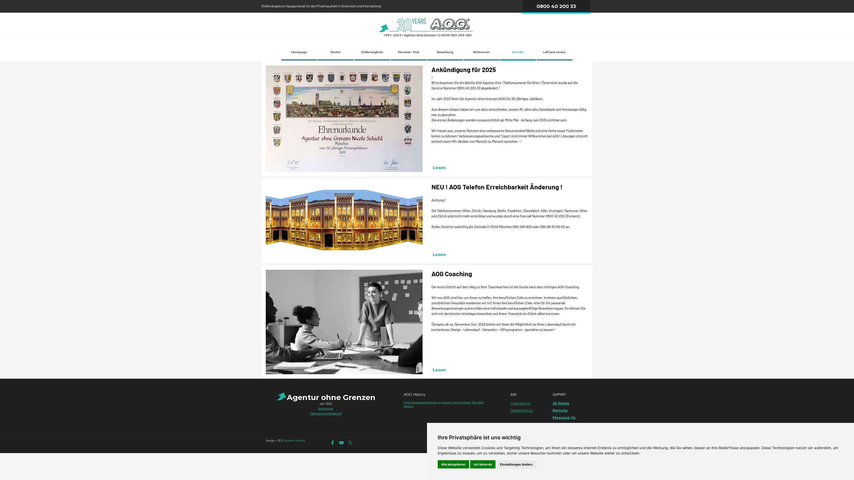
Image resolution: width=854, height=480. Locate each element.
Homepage (299, 52)
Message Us (564, 418)
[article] (427, 118)
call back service (554, 52)
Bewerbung (445, 52)
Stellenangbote (372, 52)
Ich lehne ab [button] (483, 464)
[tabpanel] (341, 6)
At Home (561, 403)
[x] (350, 443)
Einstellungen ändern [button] (516, 464)
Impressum (325, 408)
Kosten (336, 52)
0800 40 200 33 (556, 6)
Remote (560, 410)
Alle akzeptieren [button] (453, 464)
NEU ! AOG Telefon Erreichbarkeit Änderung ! (496, 187)
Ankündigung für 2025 (463, 69)
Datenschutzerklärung (326, 413)
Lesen (439, 167)
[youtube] (341, 443)
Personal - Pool (408, 52)
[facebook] (332, 443)
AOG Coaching (451, 274)
